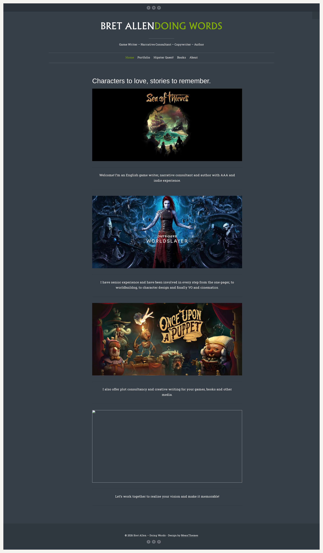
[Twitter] (143, 8)
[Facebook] (148, 8)
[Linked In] (154, 8)
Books (181, 57)
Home (129, 57)
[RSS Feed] (180, 8)
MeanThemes (189, 535)
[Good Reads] (169, 8)
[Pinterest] (159, 8)
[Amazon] (174, 8)
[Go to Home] (161, 30)
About (193, 57)
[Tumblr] (164, 8)
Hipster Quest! (164, 57)
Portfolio (143, 57)
